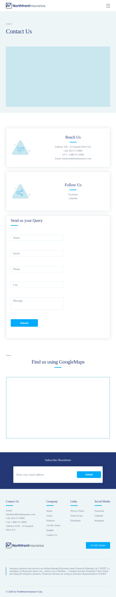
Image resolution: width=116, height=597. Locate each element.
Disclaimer (75, 520)
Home (49, 511)
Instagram (99, 520)
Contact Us (51, 535)
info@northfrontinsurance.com (76, 158)
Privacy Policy (77, 511)
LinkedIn (73, 198)
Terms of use (76, 515)
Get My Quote (53, 525)
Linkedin (99, 515)
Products (50, 520)
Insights (50, 530)
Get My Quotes (98, 545)
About (49, 515)
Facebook (73, 194)
